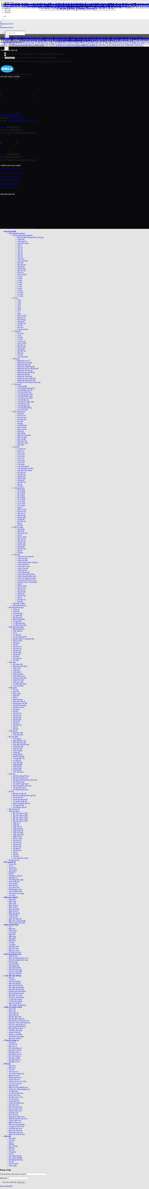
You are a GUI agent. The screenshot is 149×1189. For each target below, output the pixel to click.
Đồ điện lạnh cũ (15, 1060)
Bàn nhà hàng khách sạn (18, 958)
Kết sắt (11, 978)
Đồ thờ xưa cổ (18, 707)
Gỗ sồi (15, 645)
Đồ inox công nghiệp (77, 45)
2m (18, 312)
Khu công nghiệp (115, 39)
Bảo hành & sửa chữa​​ (9, 180)
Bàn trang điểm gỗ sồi (21, 803)
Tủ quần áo (17, 615)
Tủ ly (19, 335)
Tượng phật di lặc (24, 392)
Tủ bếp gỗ (17, 635)
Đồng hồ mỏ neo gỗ (25, 370)
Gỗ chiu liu (90, 7)
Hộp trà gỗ (17, 766)
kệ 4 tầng (21, 496)
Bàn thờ (16, 692)
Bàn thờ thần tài (19, 701)
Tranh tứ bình (22, 560)
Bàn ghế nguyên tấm (21, 745)
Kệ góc (20, 423)
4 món (19, 280)
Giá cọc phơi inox (15, 1109)
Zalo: (3, 127)
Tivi (10, 927)
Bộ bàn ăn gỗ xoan (20, 778)
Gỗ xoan (16, 643)
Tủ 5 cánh (21, 506)
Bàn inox (12, 1068)
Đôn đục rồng (22, 443)
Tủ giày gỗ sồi (18, 805)
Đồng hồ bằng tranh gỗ (26, 380)
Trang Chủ (8, 3)
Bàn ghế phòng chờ (16, 993)
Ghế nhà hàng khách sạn (18, 960)
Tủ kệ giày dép (19, 488)
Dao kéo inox (14, 1105)
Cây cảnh (12, 864)
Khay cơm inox (14, 1095)
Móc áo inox (13, 1115)
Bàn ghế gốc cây (19, 741)
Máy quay (12, 936)
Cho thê (17, 39)
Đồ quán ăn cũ (14, 1052)
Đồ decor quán (14, 1058)
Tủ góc (20, 337)
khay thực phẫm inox (17, 1117)
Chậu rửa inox (14, 1079)
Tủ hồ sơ (12, 980)
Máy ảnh (12, 934)
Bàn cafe (12, 1011)
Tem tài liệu (13, 884)
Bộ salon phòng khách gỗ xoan (25, 780)
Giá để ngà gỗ (18, 756)
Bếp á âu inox (14, 1075)
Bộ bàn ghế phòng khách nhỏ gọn (30, 237)
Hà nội (11, 1162)
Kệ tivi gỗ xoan (19, 782)
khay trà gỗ (17, 768)
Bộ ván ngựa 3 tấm (54, 4)
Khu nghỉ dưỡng (98, 39)
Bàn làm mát (13, 948)
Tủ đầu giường (19, 623)
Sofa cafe (16, 668)
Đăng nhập (21, 1182)
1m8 (19, 308)
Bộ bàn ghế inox (15, 1077)
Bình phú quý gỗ (19, 743)
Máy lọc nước (14, 950)
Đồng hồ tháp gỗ (23, 365)
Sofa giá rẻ (17, 672)
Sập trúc (118, 4)
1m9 (19, 310)
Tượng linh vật (23, 404)
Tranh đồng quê (23, 572)
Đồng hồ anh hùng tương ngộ (28, 382)
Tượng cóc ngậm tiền (25, 402)
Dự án (85, 39)
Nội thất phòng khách (17, 233)
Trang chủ (4, 42)
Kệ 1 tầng (21, 490)
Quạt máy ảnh (14, 887)
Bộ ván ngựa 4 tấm (73, 4)
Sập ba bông (18, 829)
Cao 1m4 (21, 455)
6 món (19, 284)
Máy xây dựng (14, 913)
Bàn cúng (17, 694)
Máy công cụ (14, 905)
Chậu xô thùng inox (16, 1103)
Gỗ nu (19, 484)
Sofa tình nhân (18, 680)
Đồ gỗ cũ (12, 1042)
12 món (20, 294)
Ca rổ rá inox (14, 1099)
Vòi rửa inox (13, 1072)
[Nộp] (6, 48)
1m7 (19, 306)
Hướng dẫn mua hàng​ (9, 188)
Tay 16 (20, 253)
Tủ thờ (15, 690)
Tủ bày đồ (17, 331)
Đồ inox (7, 1064)
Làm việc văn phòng (12, 976)
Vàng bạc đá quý (15, 876)
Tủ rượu (20, 333)
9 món (19, 290)
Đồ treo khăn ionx (15, 1107)
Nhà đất (7, 1136)
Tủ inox (12, 1070)
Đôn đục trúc (22, 441)
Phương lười (22, 533)
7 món (19, 286)
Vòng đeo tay (18, 746)
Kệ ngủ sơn (22, 419)
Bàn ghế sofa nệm (20, 666)
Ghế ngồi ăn (18, 631)
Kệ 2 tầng (21, 492)
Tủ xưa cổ (21, 341)
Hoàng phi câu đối (20, 703)
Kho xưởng (45, 39)
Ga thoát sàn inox (116, 45)
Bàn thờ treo (18, 699)
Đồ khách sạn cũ (15, 1054)
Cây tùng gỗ (17, 750)
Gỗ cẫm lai (137, 7)
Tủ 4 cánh (21, 504)
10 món (20, 292)
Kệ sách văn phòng (16, 997)
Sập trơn (108, 4)
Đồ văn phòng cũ (15, 1048)
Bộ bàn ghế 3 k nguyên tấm (23, 639)
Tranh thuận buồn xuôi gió (27, 562)
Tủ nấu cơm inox (15, 1083)
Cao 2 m (20, 459)
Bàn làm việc (18, 733)
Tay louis (20, 259)
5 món (19, 282)
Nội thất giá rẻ (14, 809)
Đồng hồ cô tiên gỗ (24, 376)
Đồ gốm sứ (13, 878)
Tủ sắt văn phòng (15, 1001)
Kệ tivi (15, 298)
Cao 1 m (20, 451)
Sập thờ (16, 696)
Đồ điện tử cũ (14, 1062)
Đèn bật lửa (13, 886)
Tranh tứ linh (22, 570)
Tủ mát (11, 942)
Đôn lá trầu (21, 439)
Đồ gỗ (11, 874)
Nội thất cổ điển (19, 604)
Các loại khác (22, 261)
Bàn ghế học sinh (15, 995)
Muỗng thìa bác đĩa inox (21, 45)
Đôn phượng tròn (24, 435)
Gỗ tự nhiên (66, 7)
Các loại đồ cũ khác (86, 9)
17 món (20, 296)
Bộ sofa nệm (18, 664)
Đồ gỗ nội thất (10, 231)
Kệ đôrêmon (22, 425)
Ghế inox (12, 1066)
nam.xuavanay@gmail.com (22, 120)
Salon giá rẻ (22, 241)
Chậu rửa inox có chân (17, 1081)
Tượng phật (22, 386)
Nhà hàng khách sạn (12, 954)
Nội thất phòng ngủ (16, 607)
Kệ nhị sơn (21, 415)
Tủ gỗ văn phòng (15, 999)
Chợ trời (12, 895)
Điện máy (12, 901)
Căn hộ (65, 39)
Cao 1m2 (21, 453)
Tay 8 (19, 245)
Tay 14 (20, 251)
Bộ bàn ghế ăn (18, 629)
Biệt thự (56, 39)
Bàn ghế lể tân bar (16, 985)
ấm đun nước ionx (16, 1097)
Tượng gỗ (17, 384)
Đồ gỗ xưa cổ (14, 860)
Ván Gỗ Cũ (13, 1044)
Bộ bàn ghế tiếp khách (17, 991)
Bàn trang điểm (19, 619)
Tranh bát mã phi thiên (26, 574)
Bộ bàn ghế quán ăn (16, 1019)
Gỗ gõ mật (102, 7)
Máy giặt (12, 938)
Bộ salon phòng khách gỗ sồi (24, 795)
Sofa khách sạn (19, 676)
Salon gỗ (20, 239)
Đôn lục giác (22, 437)
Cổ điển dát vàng (19, 625)
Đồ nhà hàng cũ (15, 1056)
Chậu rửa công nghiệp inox (19, 1089)
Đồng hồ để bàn (23, 374)
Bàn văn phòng (15, 983)
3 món (19, 278)
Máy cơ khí (13, 907)
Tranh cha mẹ (22, 568)
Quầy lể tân (13, 956)
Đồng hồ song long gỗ (26, 367)
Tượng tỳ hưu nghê (25, 398)
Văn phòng (13, 731)
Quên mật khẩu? (6, 1186)
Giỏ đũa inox (14, 1113)
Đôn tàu (20, 431)
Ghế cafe (12, 1009)
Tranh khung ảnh (19, 705)
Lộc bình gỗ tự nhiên (25, 468)
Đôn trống (21, 433)
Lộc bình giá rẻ (23, 466)
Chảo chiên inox (41, 45)
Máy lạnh (12, 899)
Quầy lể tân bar (15, 1032)
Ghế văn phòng (15, 981)
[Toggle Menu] (5, 35)
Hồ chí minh (70, 41)
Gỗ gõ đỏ (126, 7)
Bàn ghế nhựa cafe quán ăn (19, 1023)
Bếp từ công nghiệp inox (18, 1087)
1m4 (19, 302)
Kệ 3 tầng (21, 494)
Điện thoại (13, 931)
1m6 (19, 304)
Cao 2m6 (21, 464)
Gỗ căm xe (78, 7)
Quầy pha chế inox (66, 47)
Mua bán (7, 39)
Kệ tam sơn (21, 417)
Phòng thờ (13, 688)
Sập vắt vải (129, 4)
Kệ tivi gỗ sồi (18, 797)
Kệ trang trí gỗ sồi (20, 807)
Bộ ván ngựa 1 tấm (15, 4)
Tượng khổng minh (24, 396)
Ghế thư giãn (18, 527)
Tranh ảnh (13, 868)
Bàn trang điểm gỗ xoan (22, 786)
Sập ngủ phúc (39, 7)
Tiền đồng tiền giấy (16, 880)
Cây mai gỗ (17, 748)
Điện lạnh (12, 903)
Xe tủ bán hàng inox (16, 1074)
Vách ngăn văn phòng (17, 1005)
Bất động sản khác (133, 39)
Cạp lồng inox (14, 1101)
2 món (19, 276)
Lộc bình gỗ (17, 762)
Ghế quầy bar (14, 966)
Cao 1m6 (21, 457)
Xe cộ (11, 866)
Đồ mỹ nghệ (13, 737)
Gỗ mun (72, 9)
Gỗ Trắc (20, 263)
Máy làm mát (14, 946)
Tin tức (7, 10)
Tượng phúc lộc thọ (25, 390)
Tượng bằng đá (23, 406)
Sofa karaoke (18, 674)
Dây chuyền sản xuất (17, 923)
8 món (19, 288)
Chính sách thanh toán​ (9, 184)
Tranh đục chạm (23, 566)
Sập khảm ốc (11, 7)
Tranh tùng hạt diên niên (26, 576)
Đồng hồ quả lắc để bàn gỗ (27, 368)
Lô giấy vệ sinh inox (97, 45)
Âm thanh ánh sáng (16, 893)
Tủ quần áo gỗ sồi (20, 801)
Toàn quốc (83, 41)
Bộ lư (15, 698)
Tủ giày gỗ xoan (19, 788)
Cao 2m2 (21, 461)
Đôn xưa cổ (22, 429)
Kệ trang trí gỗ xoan (20, 790)
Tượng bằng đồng (24, 408)
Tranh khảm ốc (23, 564)
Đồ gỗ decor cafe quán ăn (19, 1021)
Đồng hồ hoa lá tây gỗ (25, 372)
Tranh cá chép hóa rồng (26, 578)
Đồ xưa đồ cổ (10, 862)
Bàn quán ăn (14, 1015)
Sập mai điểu (25, 7)
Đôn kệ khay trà (19, 412)
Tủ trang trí (17, 621)
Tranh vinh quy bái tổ (25, 557)
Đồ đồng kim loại (15, 889)
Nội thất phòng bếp (16, 627)
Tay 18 (20, 255)
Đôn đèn (20, 445)
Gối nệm (16, 611)
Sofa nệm (12, 662)
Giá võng (20, 529)
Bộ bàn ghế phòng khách (23, 235)
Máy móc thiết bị (11, 897)
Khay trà (20, 414)
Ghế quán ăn (14, 1013)
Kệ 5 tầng (21, 498)
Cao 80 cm (21, 449)
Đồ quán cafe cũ (15, 1050)
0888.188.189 (16, 117)
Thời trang (13, 870)
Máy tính (12, 929)
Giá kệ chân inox (15, 1111)
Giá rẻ (19, 508)
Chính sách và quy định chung (12, 169)
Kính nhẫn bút (14, 882)
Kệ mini (20, 421)
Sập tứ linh (53, 7)
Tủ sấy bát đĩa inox (16, 1093)
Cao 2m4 (21, 463)
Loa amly (12, 933)
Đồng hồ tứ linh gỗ (24, 363)
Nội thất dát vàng (19, 605)
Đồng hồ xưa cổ (23, 361)
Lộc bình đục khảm (24, 470)
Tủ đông (12, 944)
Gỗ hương (114, 7)
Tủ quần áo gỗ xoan (21, 784)
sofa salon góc (23, 243)
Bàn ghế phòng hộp (16, 987)
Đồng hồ (16, 359)
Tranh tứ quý (22, 558)
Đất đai (34, 39)
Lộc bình (16, 447)
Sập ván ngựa (14, 811)
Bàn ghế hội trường (16, 989)
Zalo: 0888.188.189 (11, 115)
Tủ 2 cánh (21, 500)
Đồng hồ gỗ (17, 754)
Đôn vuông (21, 427)
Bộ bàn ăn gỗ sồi (19, 793)
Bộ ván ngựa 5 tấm (93, 4)
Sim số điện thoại (15, 891)
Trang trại (75, 39)
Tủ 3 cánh (21, 502)
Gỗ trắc (62, 9)
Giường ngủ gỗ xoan (21, 776)
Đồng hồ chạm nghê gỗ (26, 378)
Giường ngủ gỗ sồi (20, 799)
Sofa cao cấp (18, 682)
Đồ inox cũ (13, 1046)
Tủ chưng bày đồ (19, 637)
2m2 (19, 314)
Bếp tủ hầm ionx (58, 45)
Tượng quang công (25, 394)
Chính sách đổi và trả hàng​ (11, 177)
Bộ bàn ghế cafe (15, 1017)
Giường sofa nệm (20, 678)
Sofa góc (16, 670)
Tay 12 (20, 249)
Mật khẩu (4, 1178)
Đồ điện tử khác (15, 952)
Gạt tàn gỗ (17, 770)
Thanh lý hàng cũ (11, 1040)
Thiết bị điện (13, 915)
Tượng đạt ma (23, 400)
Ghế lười (20, 531)
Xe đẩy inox (13, 1091)
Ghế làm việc (18, 735)
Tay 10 (20, 247)
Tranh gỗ (16, 555)
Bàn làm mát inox (134, 45)
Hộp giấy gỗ (17, 764)
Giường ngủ (18, 613)
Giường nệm (14, 964)
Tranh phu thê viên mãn (26, 580)
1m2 (19, 300)
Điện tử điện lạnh (11, 925)
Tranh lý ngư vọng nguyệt (27, 582)
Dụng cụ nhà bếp (15, 972)
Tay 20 (20, 257)
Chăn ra (16, 609)
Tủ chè (20, 339)
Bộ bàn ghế (17, 617)
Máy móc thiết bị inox (86, 47)
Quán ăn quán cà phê (13, 1007)
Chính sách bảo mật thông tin (12, 173)
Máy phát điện (14, 909)
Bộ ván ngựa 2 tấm (34, 4)
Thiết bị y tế (13, 917)
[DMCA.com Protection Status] (7, 72)
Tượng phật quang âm (26, 388)
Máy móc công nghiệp (17, 921)
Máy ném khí (14, 911)
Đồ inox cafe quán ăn (17, 1025)
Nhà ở (26, 39)
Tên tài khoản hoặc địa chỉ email (13, 1174)
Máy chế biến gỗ (15, 919)
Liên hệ (7, 12)
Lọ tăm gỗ (17, 760)
